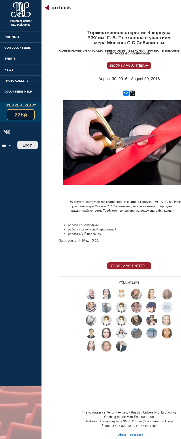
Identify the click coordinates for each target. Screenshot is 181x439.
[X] (132, 93)
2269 (20, 114)
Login (27, 145)
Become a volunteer (127, 65)
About (122, 434)
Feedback (136, 434)
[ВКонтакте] (126, 93)
